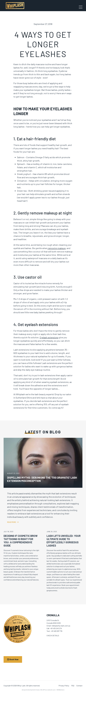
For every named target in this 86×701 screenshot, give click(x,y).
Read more (11, 522)
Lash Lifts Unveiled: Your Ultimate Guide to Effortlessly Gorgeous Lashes (64, 540)
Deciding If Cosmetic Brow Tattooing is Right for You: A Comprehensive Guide (21, 540)
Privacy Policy (64, 685)
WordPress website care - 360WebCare (52, 690)
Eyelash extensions (49, 337)
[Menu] (80, 7)
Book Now (13, 659)
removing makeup (56, 248)
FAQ (72, 685)
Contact (79, 685)
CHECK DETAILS (53, 635)
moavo (38, 690)
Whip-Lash (15, 5)
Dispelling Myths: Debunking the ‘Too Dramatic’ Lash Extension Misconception (42, 479)
